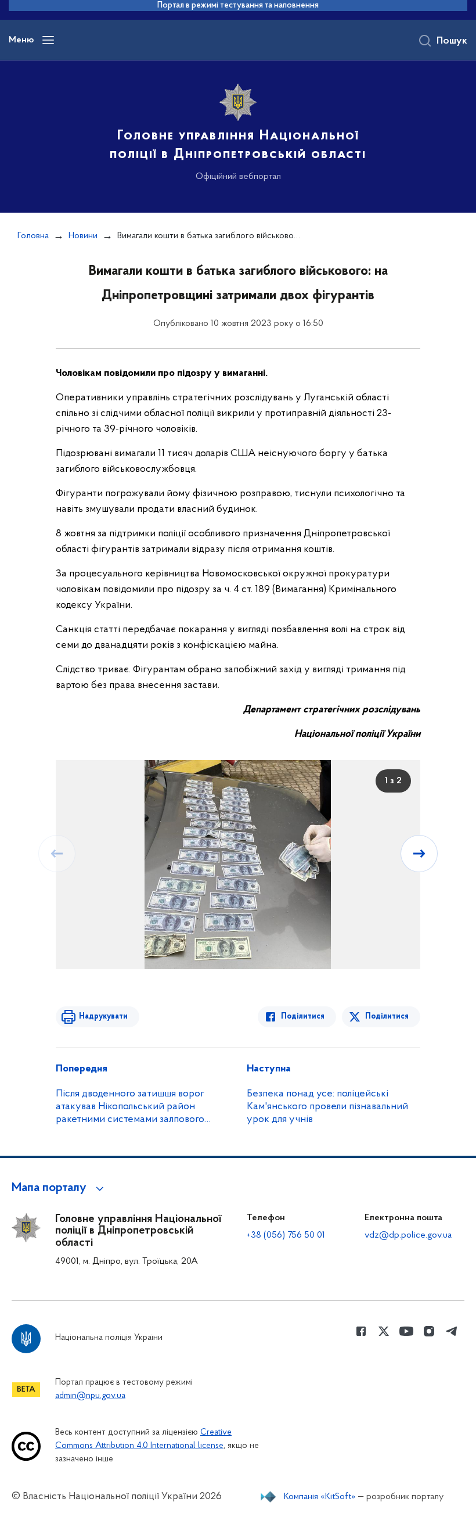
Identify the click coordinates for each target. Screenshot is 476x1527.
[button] (59, 1188)
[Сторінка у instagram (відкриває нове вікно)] (429, 1331)
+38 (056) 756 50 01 (286, 1235)
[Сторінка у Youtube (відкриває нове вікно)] (406, 1331)
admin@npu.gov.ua (90, 1396)
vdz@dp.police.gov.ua (408, 1235)
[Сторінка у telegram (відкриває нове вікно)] (452, 1331)
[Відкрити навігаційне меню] (48, 40)
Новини (83, 236)
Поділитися (302, 1016)
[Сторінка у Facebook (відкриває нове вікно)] (361, 1331)
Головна (33, 236)
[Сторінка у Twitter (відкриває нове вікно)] (384, 1331)
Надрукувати (103, 1016)
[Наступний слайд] (419, 853)
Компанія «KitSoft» (320, 1496)
